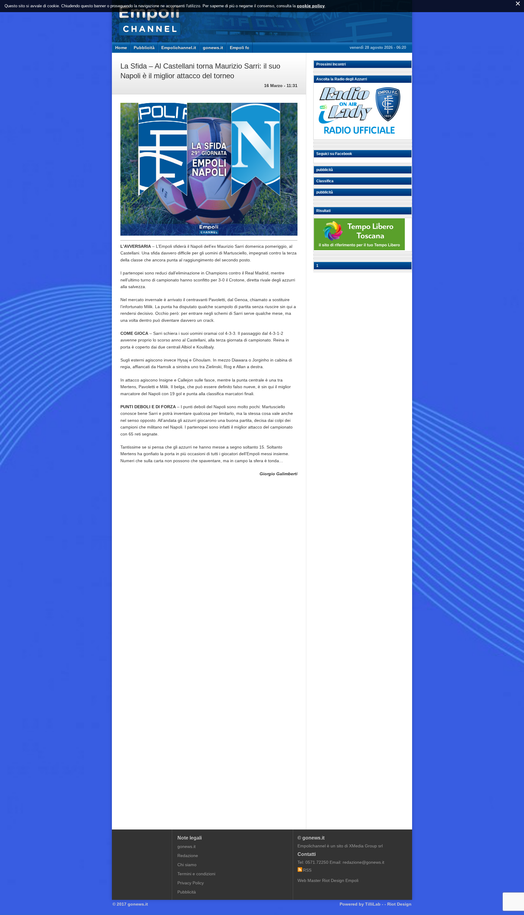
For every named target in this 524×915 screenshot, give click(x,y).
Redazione (187, 855)
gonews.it (213, 47)
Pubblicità (144, 47)
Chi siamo (186, 864)
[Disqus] (208, 573)
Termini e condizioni (196, 873)
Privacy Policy (190, 882)
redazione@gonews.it (363, 862)
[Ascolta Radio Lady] (359, 136)
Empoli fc (239, 47)
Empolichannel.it (178, 47)
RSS (307, 870)
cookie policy (311, 5)
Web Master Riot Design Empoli (327, 880)
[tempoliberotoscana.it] (359, 248)
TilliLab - (374, 904)
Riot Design (399, 904)
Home (121, 47)
